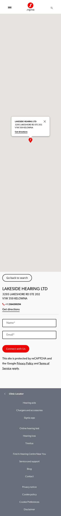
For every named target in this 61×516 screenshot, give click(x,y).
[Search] (52, 8)
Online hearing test (29, 428)
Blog (29, 469)
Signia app (29, 418)
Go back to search (17, 278)
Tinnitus (29, 443)
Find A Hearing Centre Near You (29, 454)
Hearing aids (29, 403)
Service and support (29, 461)
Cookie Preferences (29, 502)
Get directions (11, 309)
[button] (30, 140)
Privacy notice (29, 487)
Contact (29, 476)
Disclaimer (29, 509)
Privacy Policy (25, 363)
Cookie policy (29, 494)
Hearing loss (29, 436)
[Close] (44, 121)
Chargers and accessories (29, 410)
